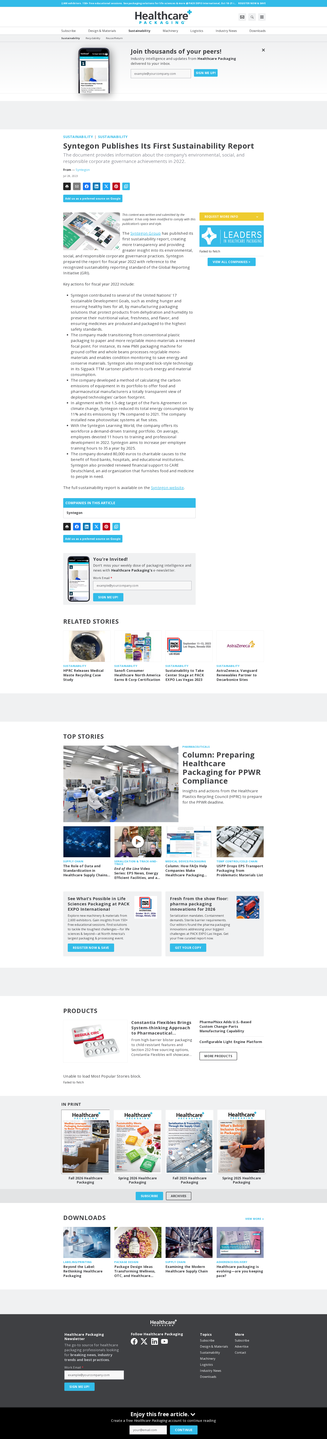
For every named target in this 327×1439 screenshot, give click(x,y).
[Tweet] (106, 186)
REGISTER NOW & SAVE (91, 948)
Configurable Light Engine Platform (230, 1042)
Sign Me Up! (206, 73)
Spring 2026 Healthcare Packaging (137, 1180)
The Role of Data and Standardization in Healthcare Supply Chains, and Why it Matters (85, 870)
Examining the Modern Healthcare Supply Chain (186, 1269)
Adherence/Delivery (231, 1262)
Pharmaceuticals (196, 746)
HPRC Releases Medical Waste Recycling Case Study (83, 675)
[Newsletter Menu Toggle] (242, 17)
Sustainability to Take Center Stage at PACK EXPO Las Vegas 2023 (184, 675)
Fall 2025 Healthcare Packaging (190, 1180)
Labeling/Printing (77, 1262)
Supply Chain (73, 861)
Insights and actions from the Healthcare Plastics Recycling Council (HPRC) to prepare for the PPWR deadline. (222, 796)
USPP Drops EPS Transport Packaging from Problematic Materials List (239, 870)
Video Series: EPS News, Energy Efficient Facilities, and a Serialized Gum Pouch (136, 873)
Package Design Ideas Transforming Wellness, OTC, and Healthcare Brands (135, 1271)
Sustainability (78, 136)
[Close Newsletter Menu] (263, 50)
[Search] (252, 17)
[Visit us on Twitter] (144, 1341)
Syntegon (83, 170)
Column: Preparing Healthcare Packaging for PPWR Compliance (221, 767)
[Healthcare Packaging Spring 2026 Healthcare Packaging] (137, 1142)
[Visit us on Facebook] (134, 1341)
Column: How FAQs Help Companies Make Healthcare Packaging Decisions (186, 870)
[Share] (86, 186)
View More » (254, 1219)
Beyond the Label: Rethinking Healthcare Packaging (83, 1271)
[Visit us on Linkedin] (154, 1341)
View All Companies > (232, 262)
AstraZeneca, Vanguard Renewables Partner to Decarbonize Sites (236, 675)
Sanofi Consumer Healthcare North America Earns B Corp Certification (137, 675)
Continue (183, 1430)
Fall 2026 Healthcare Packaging (86, 1180)
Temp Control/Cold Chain (237, 861)
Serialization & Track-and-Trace (135, 863)
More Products (218, 1056)
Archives (178, 1196)
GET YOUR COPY (188, 948)
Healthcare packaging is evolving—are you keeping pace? (239, 1271)
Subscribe (149, 1196)
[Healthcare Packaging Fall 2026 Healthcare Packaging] (85, 1142)
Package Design (126, 1262)
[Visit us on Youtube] (164, 1341)
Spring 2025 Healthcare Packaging (241, 1180)
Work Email (102, 577)
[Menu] (262, 17)
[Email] (77, 186)
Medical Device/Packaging (185, 861)
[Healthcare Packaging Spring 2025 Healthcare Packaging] (241, 1142)
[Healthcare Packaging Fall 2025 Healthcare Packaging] (189, 1142)
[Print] (67, 186)
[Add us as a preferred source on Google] (126, 186)
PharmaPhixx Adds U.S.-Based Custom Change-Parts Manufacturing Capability (225, 1026)
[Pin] (116, 186)
